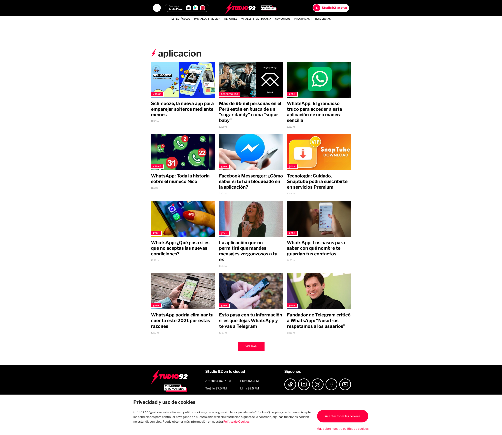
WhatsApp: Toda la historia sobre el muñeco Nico (180, 178)
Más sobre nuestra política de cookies (342, 428)
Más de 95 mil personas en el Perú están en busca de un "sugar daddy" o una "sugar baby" (250, 112)
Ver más (251, 346)
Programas (302, 19)
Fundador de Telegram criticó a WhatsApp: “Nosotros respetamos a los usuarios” (319, 320)
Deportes (230, 19)
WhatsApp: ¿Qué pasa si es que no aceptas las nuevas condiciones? (180, 248)
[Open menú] (157, 8)
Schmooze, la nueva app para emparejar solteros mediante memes (182, 109)
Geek (292, 93)
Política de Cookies (236, 421)
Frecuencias (322, 19)
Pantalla (200, 19)
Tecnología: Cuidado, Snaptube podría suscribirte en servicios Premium (317, 181)
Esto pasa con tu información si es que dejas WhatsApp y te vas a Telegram (250, 320)
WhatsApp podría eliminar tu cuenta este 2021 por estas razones (182, 320)
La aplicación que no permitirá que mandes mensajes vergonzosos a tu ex (248, 251)
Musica (215, 19)
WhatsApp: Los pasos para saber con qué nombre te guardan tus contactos (316, 248)
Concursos (282, 19)
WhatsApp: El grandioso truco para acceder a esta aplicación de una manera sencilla (314, 112)
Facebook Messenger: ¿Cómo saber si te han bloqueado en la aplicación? (251, 181)
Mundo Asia (263, 19)
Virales (246, 19)
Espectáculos (180, 19)
